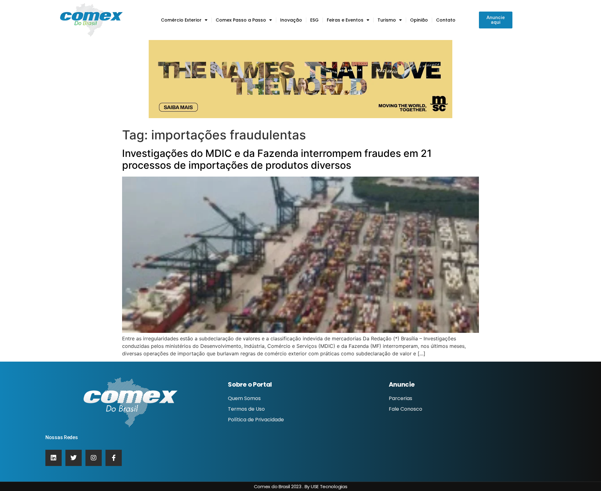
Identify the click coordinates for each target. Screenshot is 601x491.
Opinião (419, 20)
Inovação (291, 20)
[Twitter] (73, 458)
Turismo (387, 20)
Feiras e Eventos (345, 20)
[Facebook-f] (113, 458)
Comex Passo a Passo (241, 20)
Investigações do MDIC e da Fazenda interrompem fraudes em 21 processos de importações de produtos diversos (277, 159)
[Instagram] (93, 458)
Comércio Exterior (181, 20)
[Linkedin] (53, 458)
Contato (445, 20)
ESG (314, 20)
